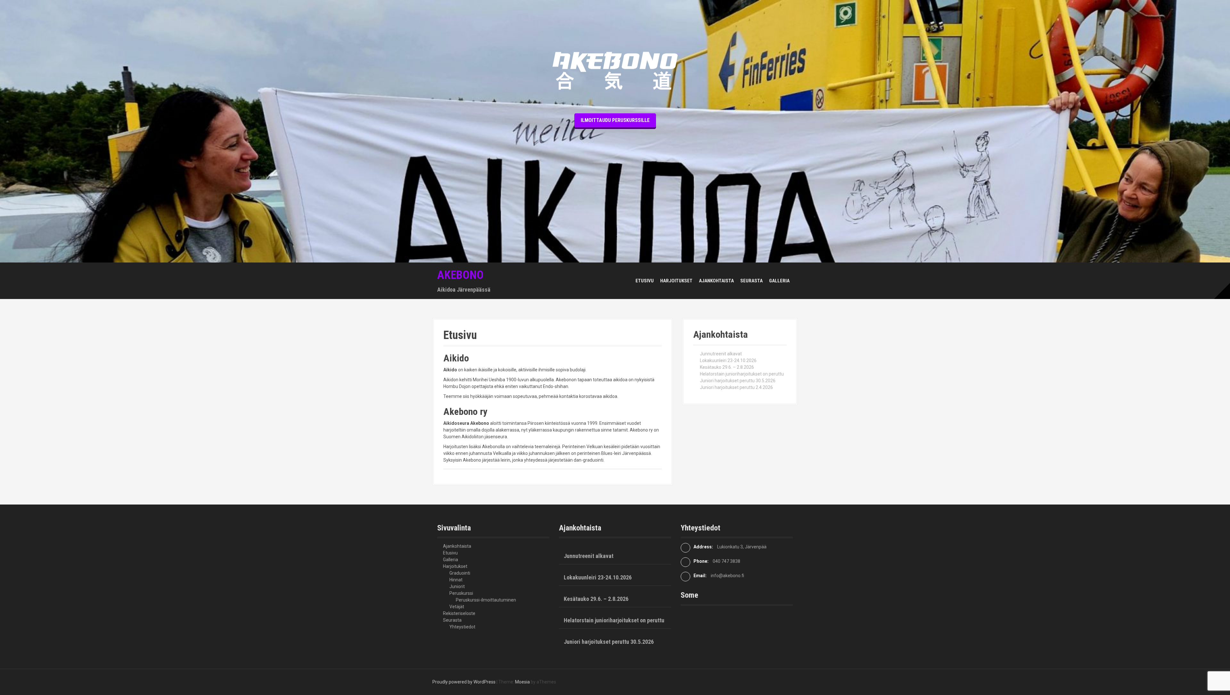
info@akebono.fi (727, 575)
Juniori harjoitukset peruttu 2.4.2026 (736, 387)
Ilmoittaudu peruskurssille (615, 120)
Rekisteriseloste (459, 613)
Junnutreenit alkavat (721, 353)
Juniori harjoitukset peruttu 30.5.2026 (737, 380)
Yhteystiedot (462, 626)
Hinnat (456, 579)
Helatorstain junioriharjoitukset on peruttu (742, 373)
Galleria (779, 281)
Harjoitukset (676, 281)
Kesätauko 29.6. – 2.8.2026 (727, 367)
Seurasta (751, 281)
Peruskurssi (461, 593)
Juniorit (457, 586)
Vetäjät (456, 606)
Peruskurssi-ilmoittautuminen (486, 599)
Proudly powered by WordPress (464, 681)
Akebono (460, 275)
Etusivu (645, 281)
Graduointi (459, 573)
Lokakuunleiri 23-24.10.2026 (728, 360)
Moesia (522, 681)
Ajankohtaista (716, 281)
